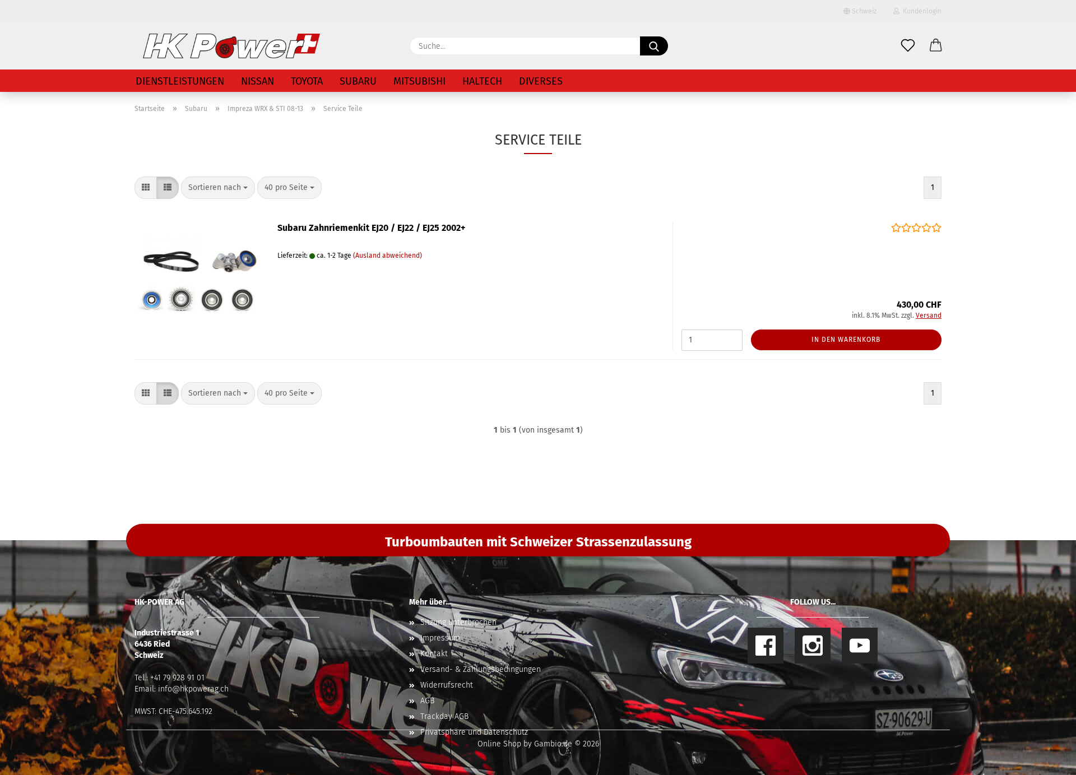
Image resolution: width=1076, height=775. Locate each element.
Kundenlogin (920, 11)
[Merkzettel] (908, 45)
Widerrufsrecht (446, 685)
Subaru (358, 81)
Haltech (482, 81)
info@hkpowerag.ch (193, 689)
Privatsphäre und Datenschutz (474, 732)
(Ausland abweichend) (387, 255)
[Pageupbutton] (1045, 758)
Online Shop (499, 744)
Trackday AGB (444, 716)
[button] (936, 45)
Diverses (541, 81)
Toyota (307, 81)
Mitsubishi (419, 81)
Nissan (257, 81)
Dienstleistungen (180, 81)
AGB (427, 701)
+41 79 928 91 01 (177, 678)
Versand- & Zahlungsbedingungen (480, 669)
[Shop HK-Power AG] (231, 45)
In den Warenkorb (845, 340)
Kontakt (434, 653)
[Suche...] (654, 45)
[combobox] (218, 188)
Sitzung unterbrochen (458, 622)
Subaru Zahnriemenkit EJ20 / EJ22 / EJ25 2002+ (371, 227)
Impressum (440, 638)
